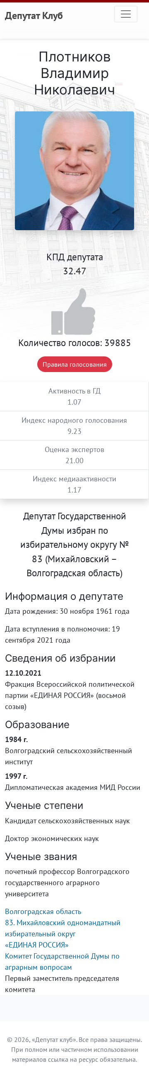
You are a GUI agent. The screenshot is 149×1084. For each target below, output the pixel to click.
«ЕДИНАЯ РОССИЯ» (37, 945)
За (74, 312)
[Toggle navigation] (125, 14)
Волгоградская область (43, 911)
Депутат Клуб (34, 15)
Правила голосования (75, 364)
